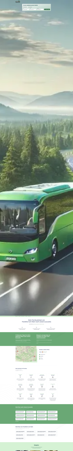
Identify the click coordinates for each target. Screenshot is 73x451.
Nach (30, 8)
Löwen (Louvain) (29, 316)
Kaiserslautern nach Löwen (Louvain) (52, 418)
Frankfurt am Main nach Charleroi (52, 431)
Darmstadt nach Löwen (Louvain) (20, 411)
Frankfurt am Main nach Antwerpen (42, 431)
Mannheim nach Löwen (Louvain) (52, 411)
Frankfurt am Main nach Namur (30, 431)
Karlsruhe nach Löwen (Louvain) (41, 418)
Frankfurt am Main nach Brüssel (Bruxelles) (20, 431)
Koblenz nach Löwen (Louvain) (30, 418)
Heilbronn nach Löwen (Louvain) (20, 418)
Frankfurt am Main (22, 316)
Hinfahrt (38, 8)
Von (23, 8)
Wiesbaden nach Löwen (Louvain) (41, 411)
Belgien (26, 316)
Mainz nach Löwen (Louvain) (30, 411)
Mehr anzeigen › (17, 421)
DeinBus (17, 316)
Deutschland (19, 316)
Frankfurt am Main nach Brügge (19, 438)
